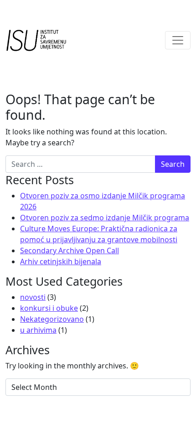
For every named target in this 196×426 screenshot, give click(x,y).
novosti (33, 297)
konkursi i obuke (49, 308)
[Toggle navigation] (178, 40)
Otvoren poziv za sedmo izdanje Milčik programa (104, 218)
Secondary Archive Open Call (69, 250)
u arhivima (38, 330)
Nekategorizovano (52, 319)
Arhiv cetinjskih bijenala (60, 261)
